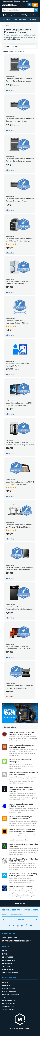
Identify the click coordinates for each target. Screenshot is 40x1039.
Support (6, 966)
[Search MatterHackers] (36, 10)
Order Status (8, 988)
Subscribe (20, 920)
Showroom (7, 957)
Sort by (6, 46)
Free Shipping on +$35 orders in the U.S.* (15, 1)
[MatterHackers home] (9, 5)
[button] (20, 15)
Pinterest (26, 925)
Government (8, 969)
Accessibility (8, 1010)
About (5, 982)
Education (7, 963)
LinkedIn (22, 925)
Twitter (13, 925)
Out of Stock (10, 697)
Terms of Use (8, 1007)
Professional (8, 960)
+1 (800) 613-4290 (9, 938)
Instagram (18, 925)
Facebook (9, 925)
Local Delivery (9, 991)
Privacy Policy (8, 1004)
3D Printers (32, 19)
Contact (6, 985)
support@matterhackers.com (17, 941)
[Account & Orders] (29, 4)
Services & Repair (10, 972)
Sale (15, 19)
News (4, 954)
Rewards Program (10, 995)
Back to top (20, 903)
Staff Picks (22, 19)
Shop (4, 951)
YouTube (31, 925)
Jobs (4, 998)
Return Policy (8, 1001)
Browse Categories (13, 51)
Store (7, 25)
